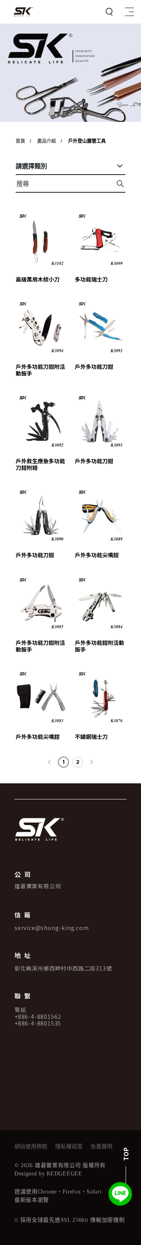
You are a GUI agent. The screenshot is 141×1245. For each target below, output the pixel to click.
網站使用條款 (30, 1146)
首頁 (20, 141)
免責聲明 (101, 1146)
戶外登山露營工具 (87, 141)
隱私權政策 (69, 1146)
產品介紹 (46, 141)
